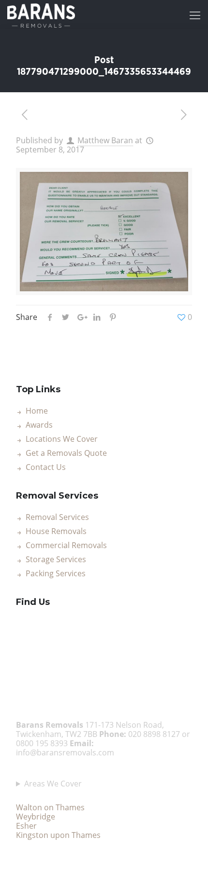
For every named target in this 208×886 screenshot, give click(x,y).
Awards (39, 425)
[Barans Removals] (41, 14)
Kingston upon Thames (58, 835)
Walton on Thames (50, 807)
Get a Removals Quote (66, 453)
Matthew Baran (105, 140)
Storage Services (56, 560)
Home (37, 411)
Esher (26, 825)
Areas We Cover (53, 783)
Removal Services (57, 517)
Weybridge (35, 816)
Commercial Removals (66, 546)
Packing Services (56, 574)
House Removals (56, 531)
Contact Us (46, 467)
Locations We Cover (62, 439)
